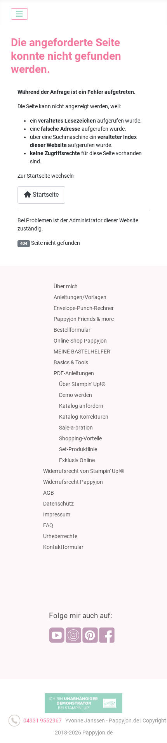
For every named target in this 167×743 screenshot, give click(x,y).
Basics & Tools (71, 362)
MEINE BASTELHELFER (82, 351)
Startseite (45, 194)
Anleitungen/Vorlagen (80, 297)
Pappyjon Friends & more (84, 319)
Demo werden (75, 395)
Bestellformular (72, 330)
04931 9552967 (42, 720)
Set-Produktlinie (78, 449)
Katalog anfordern (81, 406)
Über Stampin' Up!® (82, 384)
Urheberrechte (60, 536)
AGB (48, 493)
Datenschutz (58, 504)
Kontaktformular (63, 547)
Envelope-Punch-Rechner (84, 308)
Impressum (56, 514)
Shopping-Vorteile (80, 438)
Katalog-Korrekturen (83, 417)
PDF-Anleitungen (74, 373)
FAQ (48, 525)
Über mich (66, 286)
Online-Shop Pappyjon (80, 341)
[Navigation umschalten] (19, 14)
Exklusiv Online (77, 460)
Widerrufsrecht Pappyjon (73, 482)
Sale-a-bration (76, 427)
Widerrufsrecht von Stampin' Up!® (83, 471)
